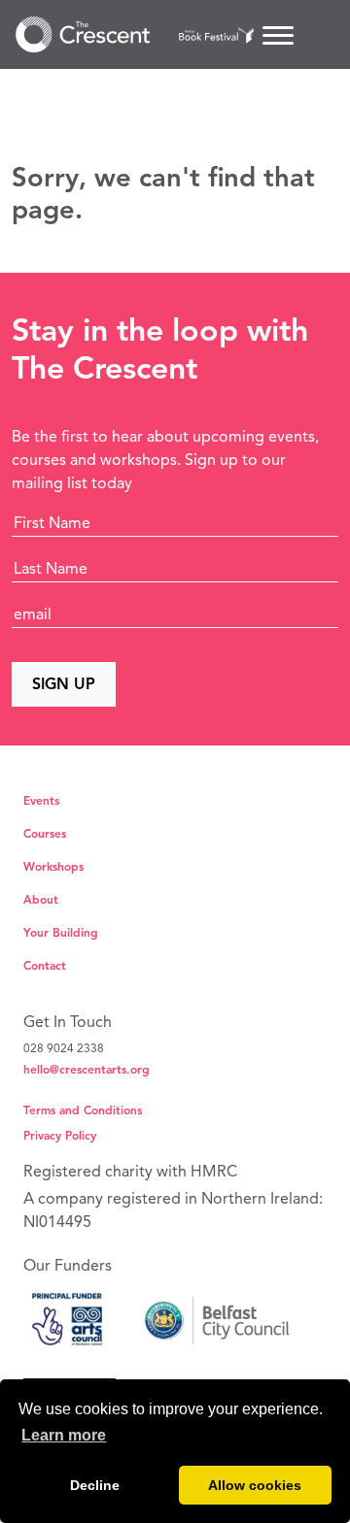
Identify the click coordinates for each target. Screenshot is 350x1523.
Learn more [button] (63, 1435)
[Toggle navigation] (278, 35)
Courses (44, 833)
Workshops (53, 866)
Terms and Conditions (82, 1110)
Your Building (60, 932)
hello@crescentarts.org (86, 1069)
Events (41, 800)
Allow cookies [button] (254, 1485)
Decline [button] (95, 1485)
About (40, 899)
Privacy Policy (59, 1135)
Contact (44, 965)
